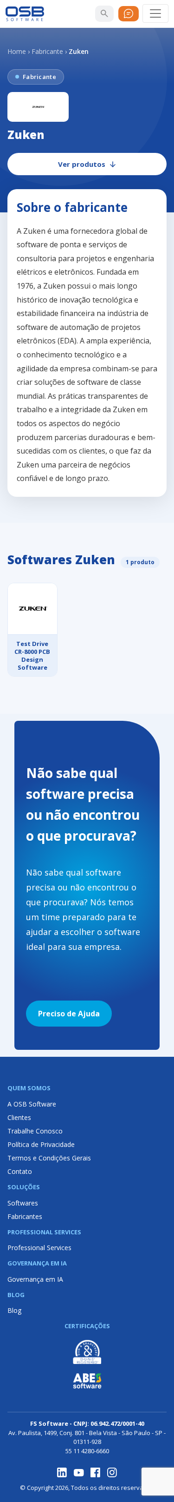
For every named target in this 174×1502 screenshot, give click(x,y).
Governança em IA (35, 1279)
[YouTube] (79, 1473)
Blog (14, 1310)
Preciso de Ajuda (69, 1013)
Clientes (19, 1117)
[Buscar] (104, 13)
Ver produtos (81, 164)
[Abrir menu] (155, 13)
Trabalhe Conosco (35, 1130)
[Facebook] (95, 1473)
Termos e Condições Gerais (49, 1157)
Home (16, 51)
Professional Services (39, 1247)
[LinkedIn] (62, 1473)
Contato (19, 1171)
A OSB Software (31, 1104)
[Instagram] (112, 1473)
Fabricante (47, 51)
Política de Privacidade (41, 1144)
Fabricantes (24, 1216)
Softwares (22, 1203)
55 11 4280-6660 (87, 1451)
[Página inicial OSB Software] (25, 14)
